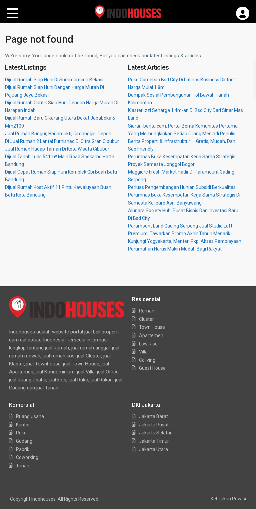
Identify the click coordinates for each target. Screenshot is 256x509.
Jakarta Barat (153, 416)
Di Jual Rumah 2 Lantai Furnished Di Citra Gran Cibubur (62, 141)
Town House (152, 327)
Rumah (146, 310)
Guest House (152, 368)
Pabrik (22, 449)
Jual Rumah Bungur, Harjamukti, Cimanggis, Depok (58, 133)
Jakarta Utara (153, 449)
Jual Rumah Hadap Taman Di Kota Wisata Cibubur (57, 149)
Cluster (146, 319)
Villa (143, 351)
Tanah (22, 465)
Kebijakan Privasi (228, 498)
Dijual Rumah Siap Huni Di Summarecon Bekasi (54, 79)
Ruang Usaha (30, 416)
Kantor (23, 424)
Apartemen (151, 335)
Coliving (147, 360)
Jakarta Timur (154, 441)
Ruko (21, 432)
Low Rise (148, 343)
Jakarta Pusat (154, 424)
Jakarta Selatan (156, 432)
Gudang (24, 441)
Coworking (27, 457)
